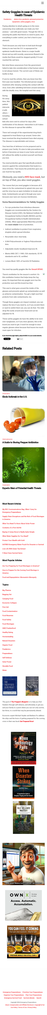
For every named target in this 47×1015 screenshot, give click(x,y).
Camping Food (7, 599)
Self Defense (7, 658)
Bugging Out (6, 594)
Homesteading (7, 637)
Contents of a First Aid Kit (11, 528)
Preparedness (7, 439)
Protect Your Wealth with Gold (13, 540)
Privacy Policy (32, 1007)
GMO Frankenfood (9, 628)
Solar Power (6, 662)
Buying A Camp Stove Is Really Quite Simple (18, 532)
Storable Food (7, 666)
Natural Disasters (8, 641)
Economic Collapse (9, 603)
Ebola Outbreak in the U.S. (14, 396)
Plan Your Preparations (34, 995)
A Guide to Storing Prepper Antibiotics (20, 442)
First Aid (5, 607)
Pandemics (7, 19)
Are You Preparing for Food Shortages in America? (20, 566)
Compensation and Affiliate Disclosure (22, 1005)
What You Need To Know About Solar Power (18, 524)
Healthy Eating (7, 632)
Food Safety (6, 620)
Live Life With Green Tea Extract (14, 549)
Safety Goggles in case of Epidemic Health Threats (23, 13)
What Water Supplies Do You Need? (15, 536)
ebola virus (18, 19)
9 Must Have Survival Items (12, 553)
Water (4, 670)
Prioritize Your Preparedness (33, 992)
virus (33, 22)
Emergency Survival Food (13, 998)
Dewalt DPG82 (37, 269)
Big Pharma (6, 590)
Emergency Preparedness (12, 992)
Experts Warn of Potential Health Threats (21, 488)
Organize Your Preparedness (14, 995)
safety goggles (25, 22)
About (7, 1005)
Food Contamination (9, 611)
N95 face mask (32, 177)
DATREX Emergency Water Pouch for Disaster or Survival (23, 545)
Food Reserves (7, 616)
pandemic (25, 19)
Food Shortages (8, 624)
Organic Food (7, 645)
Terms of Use (22, 1007)
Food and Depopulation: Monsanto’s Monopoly (19, 577)
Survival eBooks (29, 998)
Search (39, 998)
